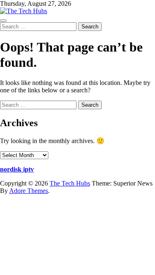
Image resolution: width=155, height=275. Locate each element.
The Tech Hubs (70, 183)
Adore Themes (28, 190)
